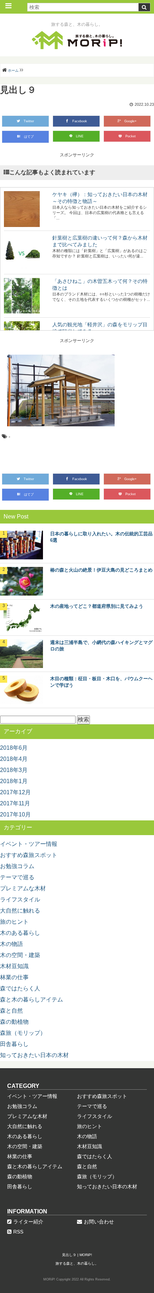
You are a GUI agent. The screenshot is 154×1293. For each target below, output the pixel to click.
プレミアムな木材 (23, 888)
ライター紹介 (28, 1222)
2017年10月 (15, 814)
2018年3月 (14, 770)
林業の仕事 (14, 977)
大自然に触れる (20, 911)
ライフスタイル (20, 899)
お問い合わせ (99, 1222)
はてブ (29, 136)
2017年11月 (15, 803)
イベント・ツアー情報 (28, 844)
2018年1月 (14, 781)
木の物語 (11, 944)
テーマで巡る (17, 877)
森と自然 (11, 1011)
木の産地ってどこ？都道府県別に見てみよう (96, 606)
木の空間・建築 (20, 955)
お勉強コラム (17, 866)
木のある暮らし (20, 933)
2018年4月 (14, 759)
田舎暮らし (14, 1044)
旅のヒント (14, 922)
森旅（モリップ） (23, 1033)
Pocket (130, 136)
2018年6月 (14, 748)
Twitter (29, 121)
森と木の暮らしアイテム (31, 999)
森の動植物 (14, 1022)
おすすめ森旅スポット (28, 855)
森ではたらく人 (20, 988)
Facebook (79, 121)
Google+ (130, 121)
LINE (79, 136)
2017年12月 (15, 792)
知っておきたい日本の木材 (34, 1055)
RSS (18, 1232)
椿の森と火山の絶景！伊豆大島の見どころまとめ (101, 570)
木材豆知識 (14, 966)
